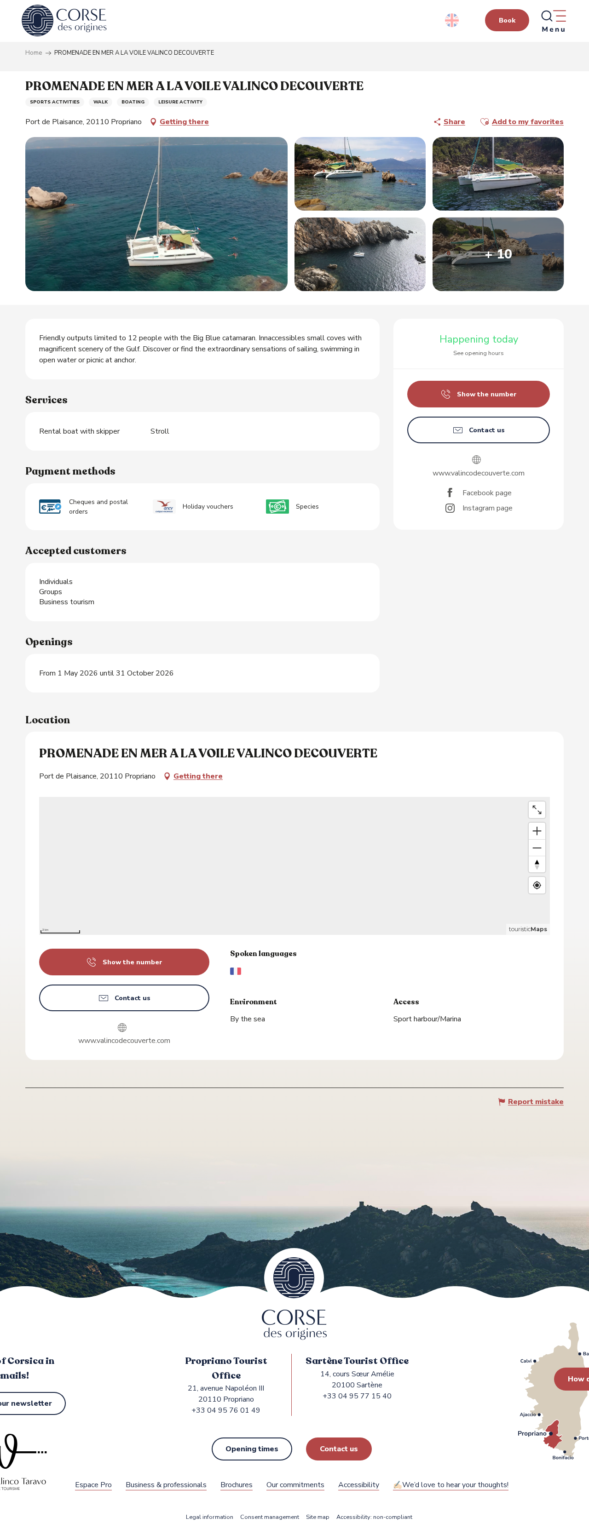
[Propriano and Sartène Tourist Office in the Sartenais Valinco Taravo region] (64, 21)
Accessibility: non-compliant (374, 1517)
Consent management (269, 1517)
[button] (452, 20)
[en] (452, 20)
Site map (317, 1517)
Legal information (209, 1517)
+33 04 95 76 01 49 (225, 1410)
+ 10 (498, 254)
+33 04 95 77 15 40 (357, 1396)
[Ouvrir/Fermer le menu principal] (553, 20)
